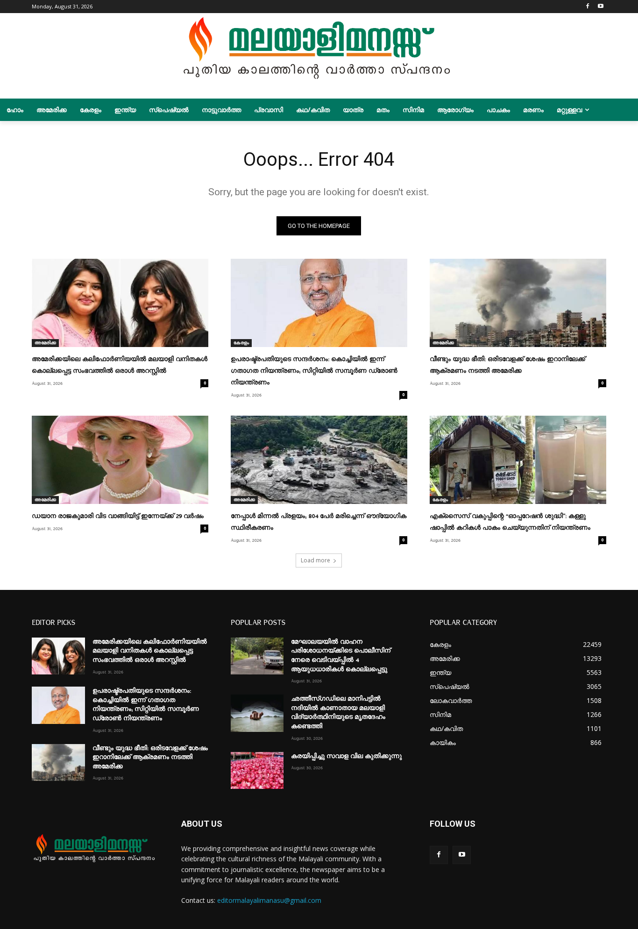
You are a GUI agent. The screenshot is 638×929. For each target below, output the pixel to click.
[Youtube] (600, 6)
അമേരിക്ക (45, 342)
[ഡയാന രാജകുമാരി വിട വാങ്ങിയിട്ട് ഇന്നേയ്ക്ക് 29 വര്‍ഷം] (120, 460)
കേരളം (241, 342)
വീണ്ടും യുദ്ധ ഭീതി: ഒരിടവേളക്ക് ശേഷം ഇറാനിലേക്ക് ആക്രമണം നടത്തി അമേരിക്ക (150, 757)
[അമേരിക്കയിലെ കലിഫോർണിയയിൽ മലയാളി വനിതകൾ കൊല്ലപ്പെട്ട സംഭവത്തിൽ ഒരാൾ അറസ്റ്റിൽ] (120, 303)
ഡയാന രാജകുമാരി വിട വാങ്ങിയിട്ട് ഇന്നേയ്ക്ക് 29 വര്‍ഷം (118, 516)
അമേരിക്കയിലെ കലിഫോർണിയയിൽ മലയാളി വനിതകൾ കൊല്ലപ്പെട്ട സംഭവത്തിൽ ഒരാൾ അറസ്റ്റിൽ (149, 650)
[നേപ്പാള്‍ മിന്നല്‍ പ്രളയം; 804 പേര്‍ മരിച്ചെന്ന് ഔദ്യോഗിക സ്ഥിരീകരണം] (319, 460)
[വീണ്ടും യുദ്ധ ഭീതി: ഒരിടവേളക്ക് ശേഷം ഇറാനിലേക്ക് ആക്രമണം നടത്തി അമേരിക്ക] (518, 303)
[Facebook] (587, 6)
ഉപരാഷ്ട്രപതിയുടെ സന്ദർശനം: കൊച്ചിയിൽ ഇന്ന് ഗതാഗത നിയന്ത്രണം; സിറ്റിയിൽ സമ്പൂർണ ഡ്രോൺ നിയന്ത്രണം (314, 371)
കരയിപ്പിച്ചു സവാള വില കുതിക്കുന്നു (346, 756)
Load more (315, 560)
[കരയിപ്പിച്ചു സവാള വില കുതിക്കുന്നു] (257, 770)
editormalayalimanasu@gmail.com (269, 900)
